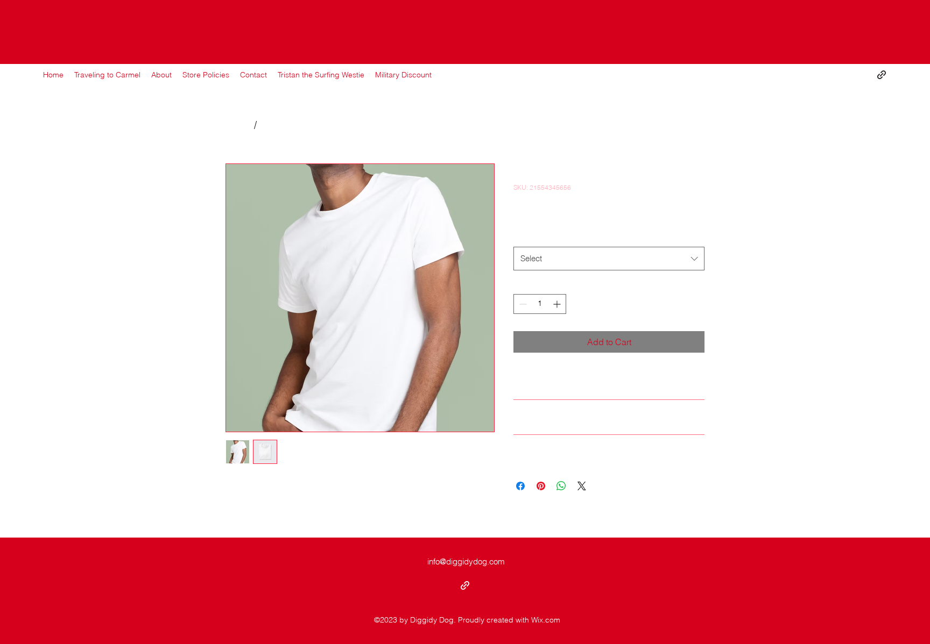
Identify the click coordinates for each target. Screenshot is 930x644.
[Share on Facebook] (520, 486)
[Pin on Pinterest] (540, 486)
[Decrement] (522, 304)
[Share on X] (581, 486)
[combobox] (608, 258)
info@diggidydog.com (466, 561)
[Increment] (558, 304)
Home (238, 124)
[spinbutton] (540, 304)
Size (523, 235)
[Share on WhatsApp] (561, 486)
